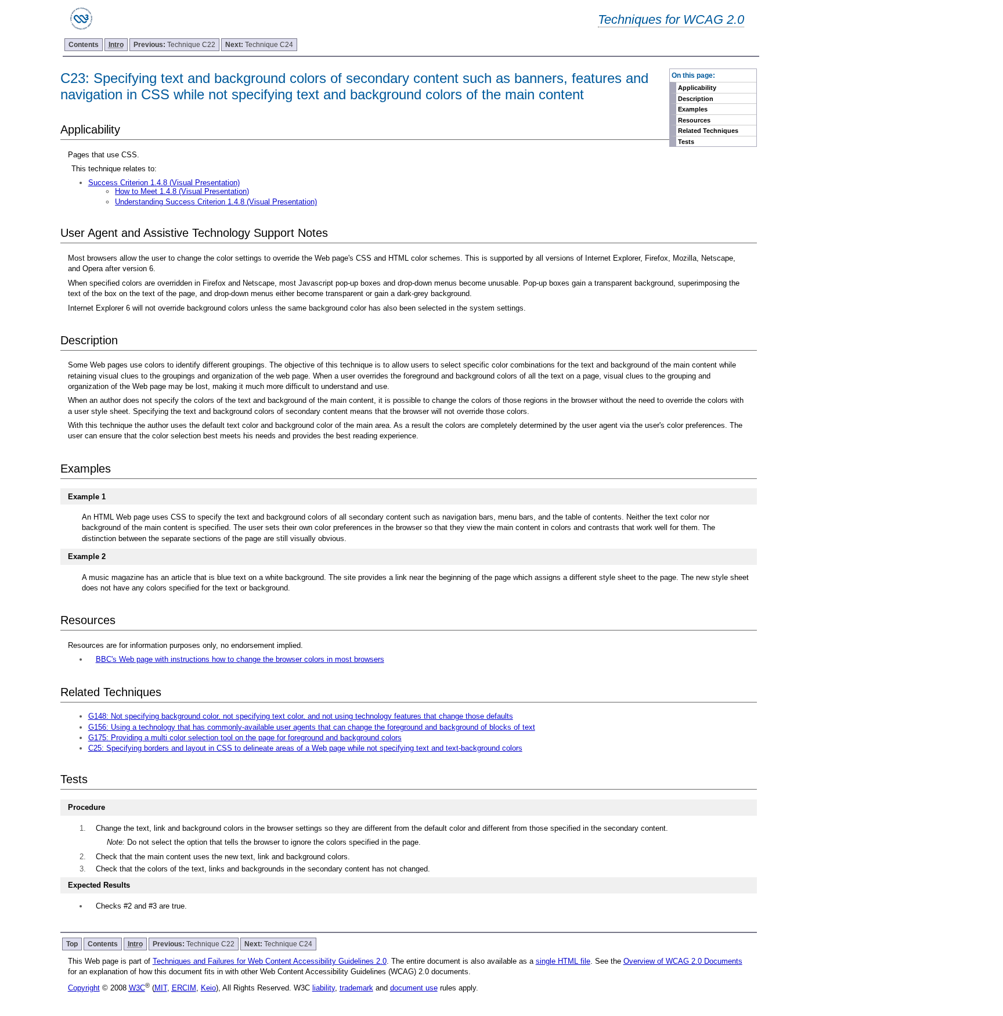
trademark (356, 987)
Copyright (84, 987)
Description (695, 98)
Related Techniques (708, 130)
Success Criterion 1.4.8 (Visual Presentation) (164, 182)
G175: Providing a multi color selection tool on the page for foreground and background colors (245, 737)
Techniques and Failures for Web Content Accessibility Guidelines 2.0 (270, 961)
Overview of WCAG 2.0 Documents (682, 961)
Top (72, 944)
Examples (693, 109)
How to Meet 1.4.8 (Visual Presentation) (182, 191)
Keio (208, 987)
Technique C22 (174, 45)
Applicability (697, 87)
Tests (686, 141)
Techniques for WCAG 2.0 (671, 19)
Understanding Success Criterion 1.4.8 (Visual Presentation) (216, 201)
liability (323, 987)
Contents (83, 45)
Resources (694, 120)
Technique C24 (259, 45)
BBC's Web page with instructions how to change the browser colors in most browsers (240, 659)
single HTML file (563, 961)
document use (414, 987)
